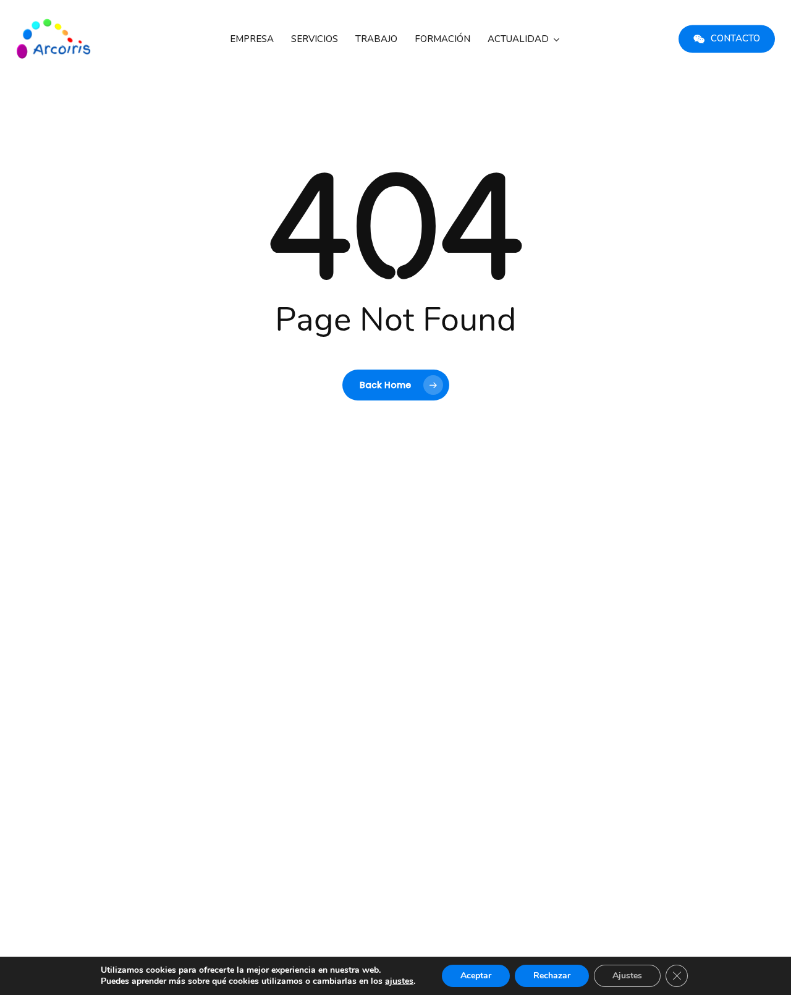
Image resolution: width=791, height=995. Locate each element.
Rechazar (551, 975)
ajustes (399, 981)
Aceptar (475, 975)
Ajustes (627, 975)
